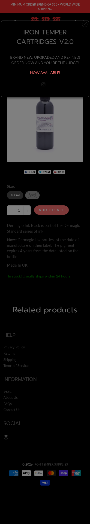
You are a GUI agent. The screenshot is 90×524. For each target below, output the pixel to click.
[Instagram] (43, 84)
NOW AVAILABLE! (45, 72)
